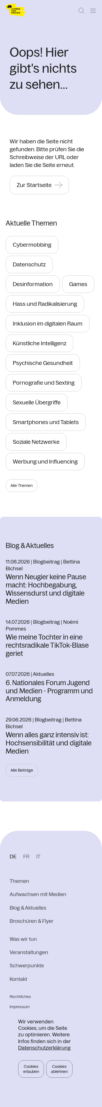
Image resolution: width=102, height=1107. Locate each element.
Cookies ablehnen (59, 1069)
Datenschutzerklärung (44, 1047)
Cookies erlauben (31, 1069)
